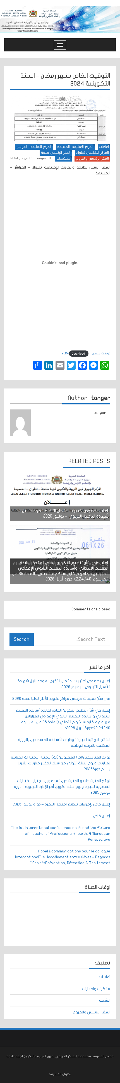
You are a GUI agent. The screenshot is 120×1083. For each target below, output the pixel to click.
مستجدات (63, 158)
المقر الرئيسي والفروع (92, 158)
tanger (41, 158)
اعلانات (104, 146)
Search (21, 639)
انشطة (104, 1000)
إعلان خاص (101, 816)
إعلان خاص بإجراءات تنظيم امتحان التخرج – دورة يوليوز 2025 (61, 804)
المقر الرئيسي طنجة (55, 152)
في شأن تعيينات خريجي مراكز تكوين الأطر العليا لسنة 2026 (61, 698)
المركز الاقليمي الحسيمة (75, 146)
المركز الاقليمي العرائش (33, 146)
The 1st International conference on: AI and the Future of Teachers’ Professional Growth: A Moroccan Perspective (60, 834)
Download (78, 353)
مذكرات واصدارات (96, 989)
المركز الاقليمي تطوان (92, 152)
